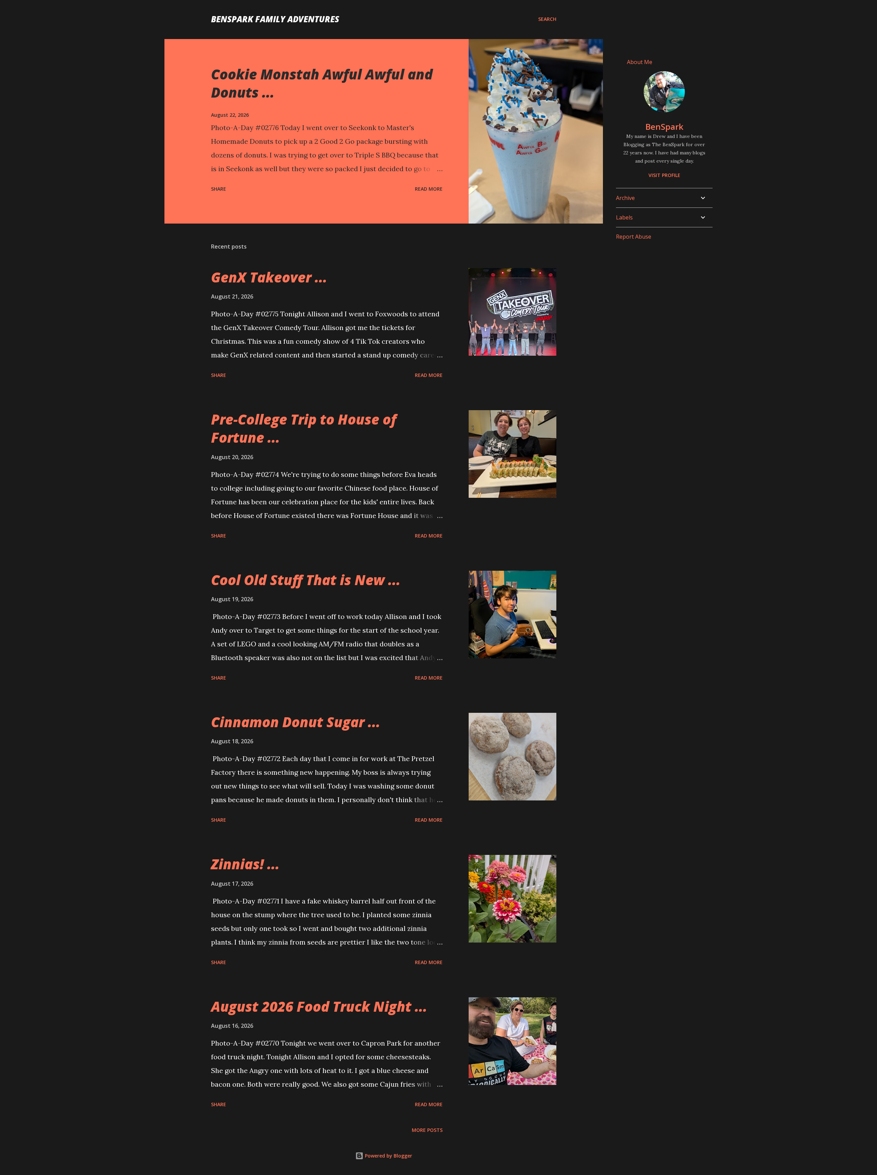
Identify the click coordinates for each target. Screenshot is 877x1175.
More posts (427, 1130)
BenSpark (664, 126)
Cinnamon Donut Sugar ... (295, 721)
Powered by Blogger (387, 1155)
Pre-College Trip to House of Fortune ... (303, 428)
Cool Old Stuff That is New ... (305, 579)
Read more (429, 189)
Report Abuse (633, 236)
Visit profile (664, 175)
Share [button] (218, 189)
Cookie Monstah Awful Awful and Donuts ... (322, 83)
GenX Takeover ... (269, 277)
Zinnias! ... (245, 864)
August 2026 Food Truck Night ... (319, 1006)
